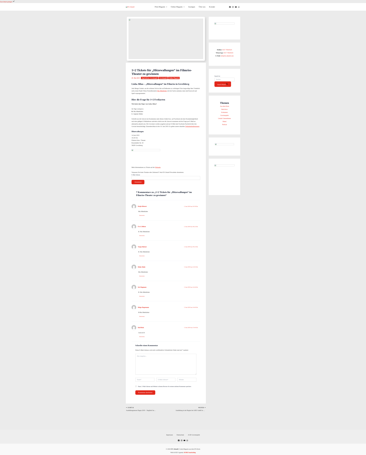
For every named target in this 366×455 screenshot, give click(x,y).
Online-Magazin (174, 78)
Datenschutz (180, 435)
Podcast (224, 124)
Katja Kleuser (142, 206)
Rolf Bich (141, 327)
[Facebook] (230, 7)
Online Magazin (177, 7)
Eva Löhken (142, 226)
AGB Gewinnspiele (194, 435)
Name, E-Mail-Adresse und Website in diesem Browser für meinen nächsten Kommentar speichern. (164, 386)
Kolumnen (224, 112)
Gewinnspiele (224, 115)
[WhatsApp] (239, 7)
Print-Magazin (160, 7)
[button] (166, 7)
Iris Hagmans (142, 287)
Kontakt (212, 7)
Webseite (158, 167)
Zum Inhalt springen (6, 2)
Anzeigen (191, 7)
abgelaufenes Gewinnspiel (150, 78)
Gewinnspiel (163, 78)
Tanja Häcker (142, 247)
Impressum (169, 435)
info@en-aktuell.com (227, 56)
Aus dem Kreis (224, 106)
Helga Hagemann (143, 307)
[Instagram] (233, 7)
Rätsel (224, 121)
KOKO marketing (190, 452)
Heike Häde (141, 267)
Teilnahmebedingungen (192, 126)
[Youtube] (236, 7)
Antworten (142, 215)
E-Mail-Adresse (136, 175)
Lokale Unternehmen (224, 118)
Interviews (224, 109)
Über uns (202, 7)
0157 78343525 (227, 50)
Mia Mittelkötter (162, 91)
